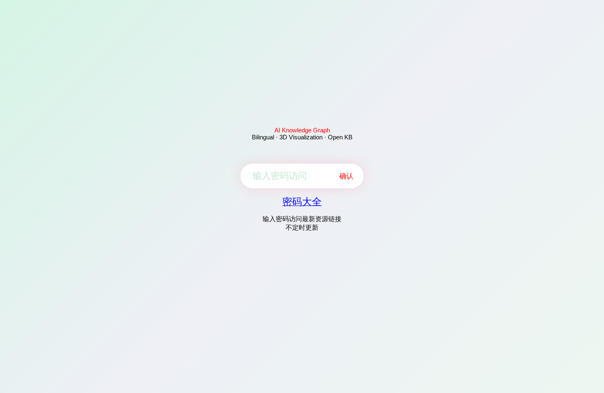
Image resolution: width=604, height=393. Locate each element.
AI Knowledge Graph (302, 130)
